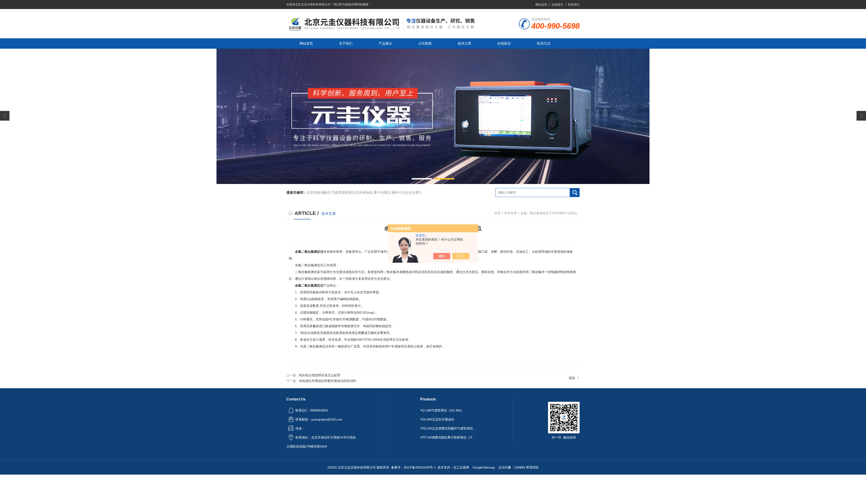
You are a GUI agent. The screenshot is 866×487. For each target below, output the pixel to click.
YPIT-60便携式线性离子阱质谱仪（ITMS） (448, 437)
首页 (497, 213)
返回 (572, 378)
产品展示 (385, 43)
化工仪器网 (461, 467)
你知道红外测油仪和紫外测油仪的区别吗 (327, 381)
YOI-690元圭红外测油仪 (437, 419)
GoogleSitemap (484, 467)
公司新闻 (425, 43)
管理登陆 (532, 467)
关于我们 (345, 43)
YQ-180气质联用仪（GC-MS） (442, 410)
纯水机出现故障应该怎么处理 (319, 375)
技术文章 (464, 43)
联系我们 (574, 4)
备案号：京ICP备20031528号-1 (413, 467)
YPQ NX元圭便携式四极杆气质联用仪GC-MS (448, 428)
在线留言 (557, 4)
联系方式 (543, 43)
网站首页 (541, 4)
